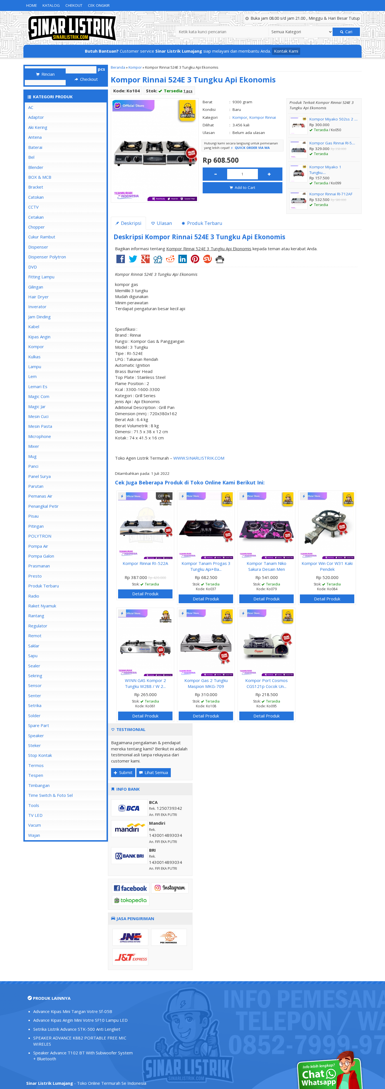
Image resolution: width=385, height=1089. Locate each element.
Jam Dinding (39, 316)
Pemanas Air (40, 496)
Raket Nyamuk (42, 606)
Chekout (73, 5)
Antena (35, 137)
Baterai (35, 147)
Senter (34, 695)
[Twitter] (133, 261)
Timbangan (39, 785)
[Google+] (145, 261)
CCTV (33, 207)
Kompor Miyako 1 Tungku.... (325, 169)
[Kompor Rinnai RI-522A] (145, 525)
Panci (33, 466)
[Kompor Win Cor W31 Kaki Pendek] (327, 525)
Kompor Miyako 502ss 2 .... (333, 119)
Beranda (118, 67)
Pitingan (36, 526)
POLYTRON (39, 536)
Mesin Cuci (38, 416)
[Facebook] (120, 261)
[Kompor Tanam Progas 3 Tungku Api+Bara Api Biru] (206, 525)
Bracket (35, 187)
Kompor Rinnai (262, 117)
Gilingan (35, 287)
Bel (31, 157)
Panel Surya (39, 476)
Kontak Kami (286, 51)
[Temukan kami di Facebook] (130, 887)
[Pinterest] (195, 261)
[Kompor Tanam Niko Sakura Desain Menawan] (266, 525)
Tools (33, 805)
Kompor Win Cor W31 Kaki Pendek (327, 566)
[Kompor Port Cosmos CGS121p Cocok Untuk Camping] (266, 642)
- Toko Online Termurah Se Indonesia (86, 1083)
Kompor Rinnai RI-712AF (331, 193)
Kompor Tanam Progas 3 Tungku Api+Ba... (206, 566)
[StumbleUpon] (207, 261)
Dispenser (38, 247)
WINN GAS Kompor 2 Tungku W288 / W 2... (145, 683)
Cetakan (36, 217)
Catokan (36, 197)
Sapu (32, 655)
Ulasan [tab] (164, 223)
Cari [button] (348, 31)
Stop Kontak (40, 755)
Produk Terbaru (43, 586)
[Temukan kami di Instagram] (170, 887)
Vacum (34, 825)
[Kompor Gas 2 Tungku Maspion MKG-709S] (206, 642)
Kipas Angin (39, 336)
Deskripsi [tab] (130, 223)
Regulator (37, 626)
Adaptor (36, 117)
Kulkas (34, 356)
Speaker (36, 735)
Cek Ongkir (99, 5)
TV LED (35, 815)
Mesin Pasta (40, 426)
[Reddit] (170, 261)
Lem (32, 376)
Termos (36, 765)
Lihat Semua (155, 772)
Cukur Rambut (41, 237)
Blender (35, 167)
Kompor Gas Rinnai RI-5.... (332, 143)
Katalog (51, 5)
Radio (33, 596)
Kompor (135, 67)
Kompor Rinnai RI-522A (145, 563)
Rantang (36, 615)
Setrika (34, 705)
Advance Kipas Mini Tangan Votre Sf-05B (72, 1011)
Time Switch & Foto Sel (50, 795)
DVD (32, 267)
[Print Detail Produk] (219, 261)
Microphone (39, 436)
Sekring (35, 675)
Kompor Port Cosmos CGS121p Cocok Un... (266, 683)
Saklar (33, 646)
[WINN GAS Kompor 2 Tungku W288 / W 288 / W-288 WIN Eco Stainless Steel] (145, 642)
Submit (125, 772)
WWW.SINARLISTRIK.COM (198, 458)
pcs (101, 69)
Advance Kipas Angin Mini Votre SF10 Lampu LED (80, 1020)
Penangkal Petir (43, 506)
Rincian (47, 74)
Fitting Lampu (41, 276)
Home (31, 5)
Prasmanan (39, 566)
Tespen (35, 775)
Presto (35, 576)
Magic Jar (37, 406)
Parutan (35, 486)
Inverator (37, 306)
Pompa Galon (41, 556)
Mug (32, 456)
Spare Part (38, 725)
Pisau (33, 516)
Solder (34, 715)
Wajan (34, 835)
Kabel (33, 326)
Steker (34, 745)
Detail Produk (145, 593)
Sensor (35, 685)
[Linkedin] (182, 261)
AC (30, 107)
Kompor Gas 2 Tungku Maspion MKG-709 (206, 683)
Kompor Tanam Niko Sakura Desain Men (266, 566)
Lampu (34, 366)
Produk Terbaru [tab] (204, 223)
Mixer (33, 446)
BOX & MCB (39, 177)
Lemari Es (37, 386)
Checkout (88, 79)
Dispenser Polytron (47, 257)
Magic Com (38, 396)
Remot (34, 635)
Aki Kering (37, 127)
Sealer (34, 665)
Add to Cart (244, 187)
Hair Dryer (38, 296)
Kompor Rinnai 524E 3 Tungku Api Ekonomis (193, 79)
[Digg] (157, 261)
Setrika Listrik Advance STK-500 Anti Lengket (76, 1029)
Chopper (36, 227)
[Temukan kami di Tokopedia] (130, 900)
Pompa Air (38, 546)
